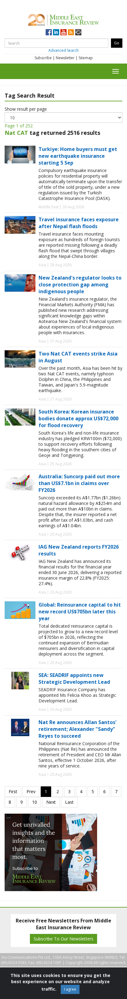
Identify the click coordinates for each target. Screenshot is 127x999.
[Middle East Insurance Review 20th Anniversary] (63, 19)
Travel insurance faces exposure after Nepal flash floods (79, 223)
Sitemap (86, 57)
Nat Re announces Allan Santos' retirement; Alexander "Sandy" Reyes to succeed (78, 729)
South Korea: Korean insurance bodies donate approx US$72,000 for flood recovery (78, 418)
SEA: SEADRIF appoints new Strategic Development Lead (74, 678)
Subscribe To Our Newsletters (63, 939)
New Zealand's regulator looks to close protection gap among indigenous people (80, 284)
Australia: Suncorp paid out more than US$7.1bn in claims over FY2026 (79, 483)
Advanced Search (63, 50)
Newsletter (65, 57)
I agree (70, 989)
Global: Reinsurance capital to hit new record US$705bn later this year (80, 611)
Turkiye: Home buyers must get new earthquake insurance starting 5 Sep (78, 156)
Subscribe (43, 57)
